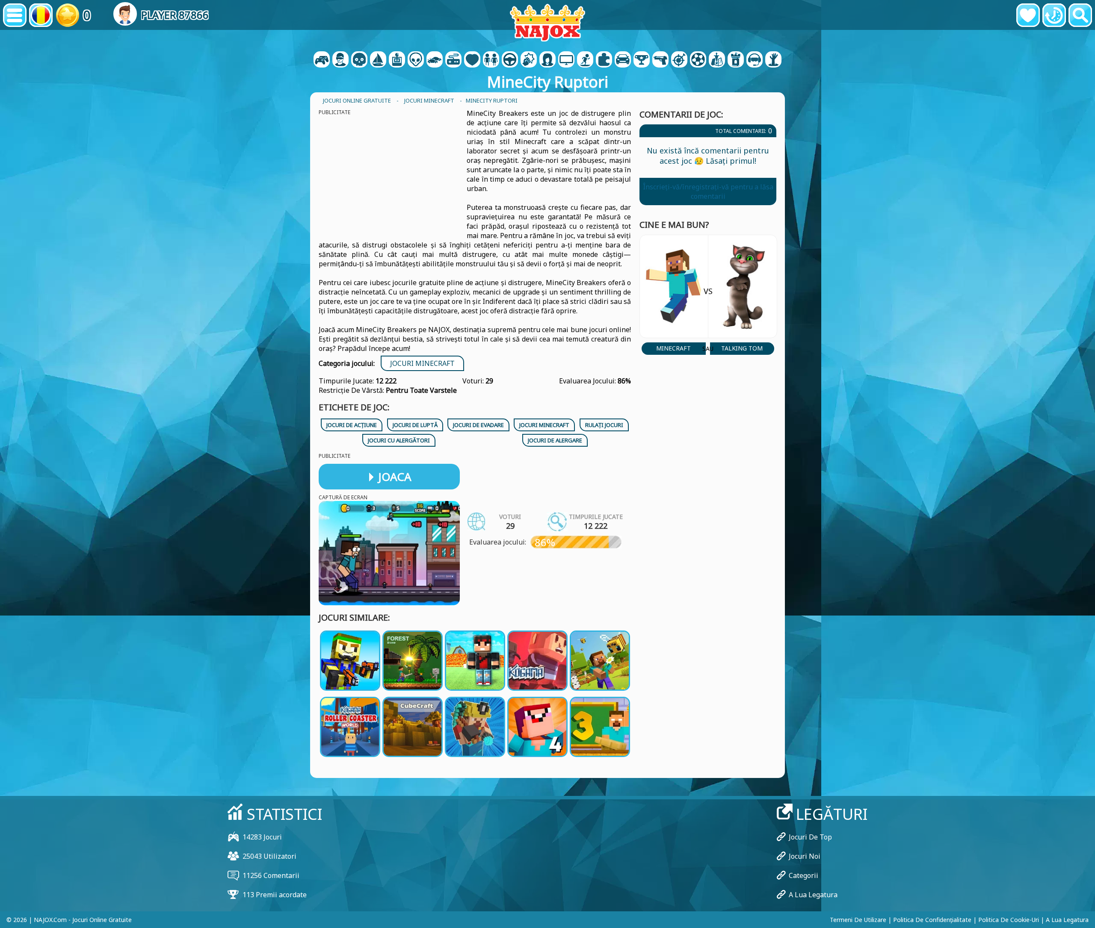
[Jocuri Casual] (453, 60)
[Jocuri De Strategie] (716, 60)
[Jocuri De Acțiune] (359, 60)
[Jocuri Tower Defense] (735, 60)
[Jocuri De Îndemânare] (679, 60)
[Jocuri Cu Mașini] (434, 60)
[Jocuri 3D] (340, 60)
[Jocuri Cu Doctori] (472, 60)
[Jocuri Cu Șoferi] (509, 60)
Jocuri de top (810, 837)
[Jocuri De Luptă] (528, 60)
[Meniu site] (15, 15)
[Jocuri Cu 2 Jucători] (321, 60)
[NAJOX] (547, 22)
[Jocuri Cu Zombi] (773, 60)
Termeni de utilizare (858, 920)
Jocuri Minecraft (422, 363)
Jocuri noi (804, 856)
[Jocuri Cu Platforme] (585, 60)
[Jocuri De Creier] (415, 60)
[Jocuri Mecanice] (397, 60)
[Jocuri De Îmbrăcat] (491, 60)
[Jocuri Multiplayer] (566, 60)
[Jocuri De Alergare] (641, 60)
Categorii (803, 875)
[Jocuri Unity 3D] (754, 60)
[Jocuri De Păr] (547, 60)
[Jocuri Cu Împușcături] (660, 60)
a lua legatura (813, 894)
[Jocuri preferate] (1028, 15)
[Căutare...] (1080, 15)
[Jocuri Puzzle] (604, 60)
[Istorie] (1054, 15)
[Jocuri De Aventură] (378, 60)
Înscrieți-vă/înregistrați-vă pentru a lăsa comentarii (708, 191)
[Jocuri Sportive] (698, 60)
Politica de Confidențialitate (932, 920)
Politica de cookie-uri (1008, 920)
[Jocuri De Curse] (622, 60)
